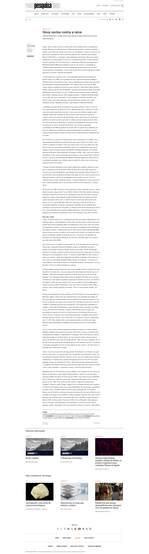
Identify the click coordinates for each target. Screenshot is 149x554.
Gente (98, 14)
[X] (61, 528)
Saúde (79, 14)
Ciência (36, 14)
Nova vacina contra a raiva (62, 32)
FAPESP (50, 546)
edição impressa (115, 5)
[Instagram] (64, 528)
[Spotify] (83, 528)
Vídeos (105, 14)
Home (57, 538)
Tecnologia (54, 14)
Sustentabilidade (89, 14)
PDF (30, 19)
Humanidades (65, 14)
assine (98, 5)
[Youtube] (79, 528)
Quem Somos (67, 538)
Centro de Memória (94, 546)
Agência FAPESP (61, 546)
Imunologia (30, 56)
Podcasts (112, 14)
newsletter (105, 5)
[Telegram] (75, 528)
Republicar (103, 19)
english (117, 0)
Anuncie (78, 538)
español (121, 0)
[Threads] (72, 528)
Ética (73, 14)
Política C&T (45, 14)
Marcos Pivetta (31, 46)
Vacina (45, 423)
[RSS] (86, 528)
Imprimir (26, 19)
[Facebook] (58, 528)
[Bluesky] (68, 528)
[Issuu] (89, 528)
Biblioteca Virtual (77, 546)
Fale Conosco (89, 538)
